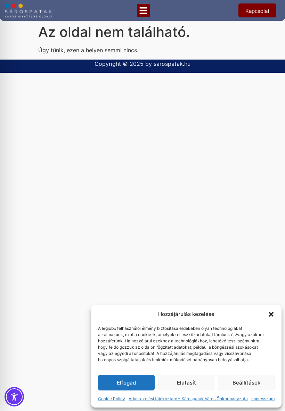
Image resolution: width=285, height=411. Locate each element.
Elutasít (186, 382)
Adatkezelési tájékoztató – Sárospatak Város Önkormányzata (188, 398)
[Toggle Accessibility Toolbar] (14, 397)
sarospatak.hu (172, 63)
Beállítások (246, 382)
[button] (271, 314)
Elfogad (126, 382)
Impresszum (263, 398)
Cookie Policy (111, 398)
